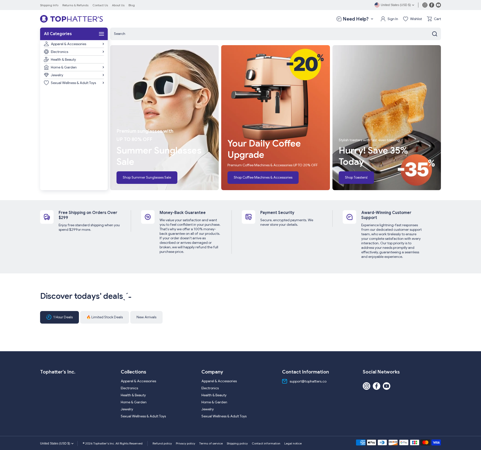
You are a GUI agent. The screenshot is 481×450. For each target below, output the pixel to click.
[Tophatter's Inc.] (71, 19)
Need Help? (356, 19)
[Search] (434, 34)
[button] (434, 18)
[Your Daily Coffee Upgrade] (275, 117)
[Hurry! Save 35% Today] (386, 117)
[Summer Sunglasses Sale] (164, 117)
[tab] (104, 317)
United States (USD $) (55, 443)
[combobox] (275, 34)
